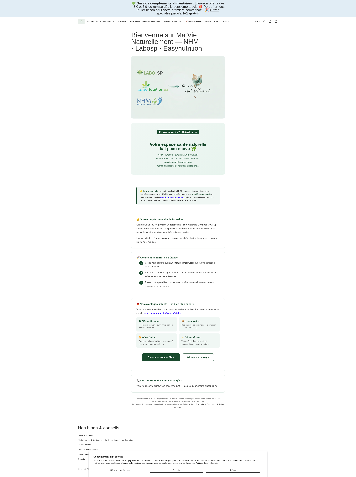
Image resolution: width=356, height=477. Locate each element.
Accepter (177, 470)
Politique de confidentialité (207, 463)
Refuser (232, 470)
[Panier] (276, 21)
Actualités (82, 459)
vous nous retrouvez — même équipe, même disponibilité (188, 386)
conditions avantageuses (172, 197)
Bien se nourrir (84, 445)
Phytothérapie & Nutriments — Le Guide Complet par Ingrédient (106, 440)
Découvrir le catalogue (198, 357)
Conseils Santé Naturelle (89, 449)
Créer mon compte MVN (161, 357)
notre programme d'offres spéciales (162, 313)
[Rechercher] (264, 21)
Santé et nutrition (85, 435)
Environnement (84, 454)
